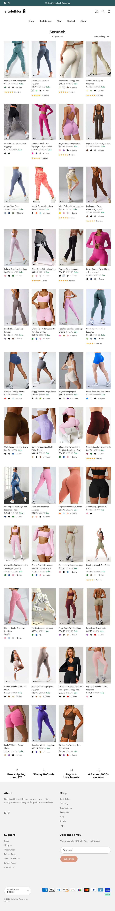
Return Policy (10, 863)
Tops (62, 825)
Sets (62, 816)
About (83, 21)
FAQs (6, 840)
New (59, 21)
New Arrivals (66, 807)
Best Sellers (45, 21)
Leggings (64, 812)
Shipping (8, 845)
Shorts (63, 821)
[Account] (96, 11)
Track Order (9, 849)
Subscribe (69, 859)
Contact (71, 21)
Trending (64, 803)
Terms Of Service (12, 858)
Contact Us (9, 867)
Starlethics (14, 899)
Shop (31, 21)
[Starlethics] (15, 11)
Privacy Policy (10, 854)
